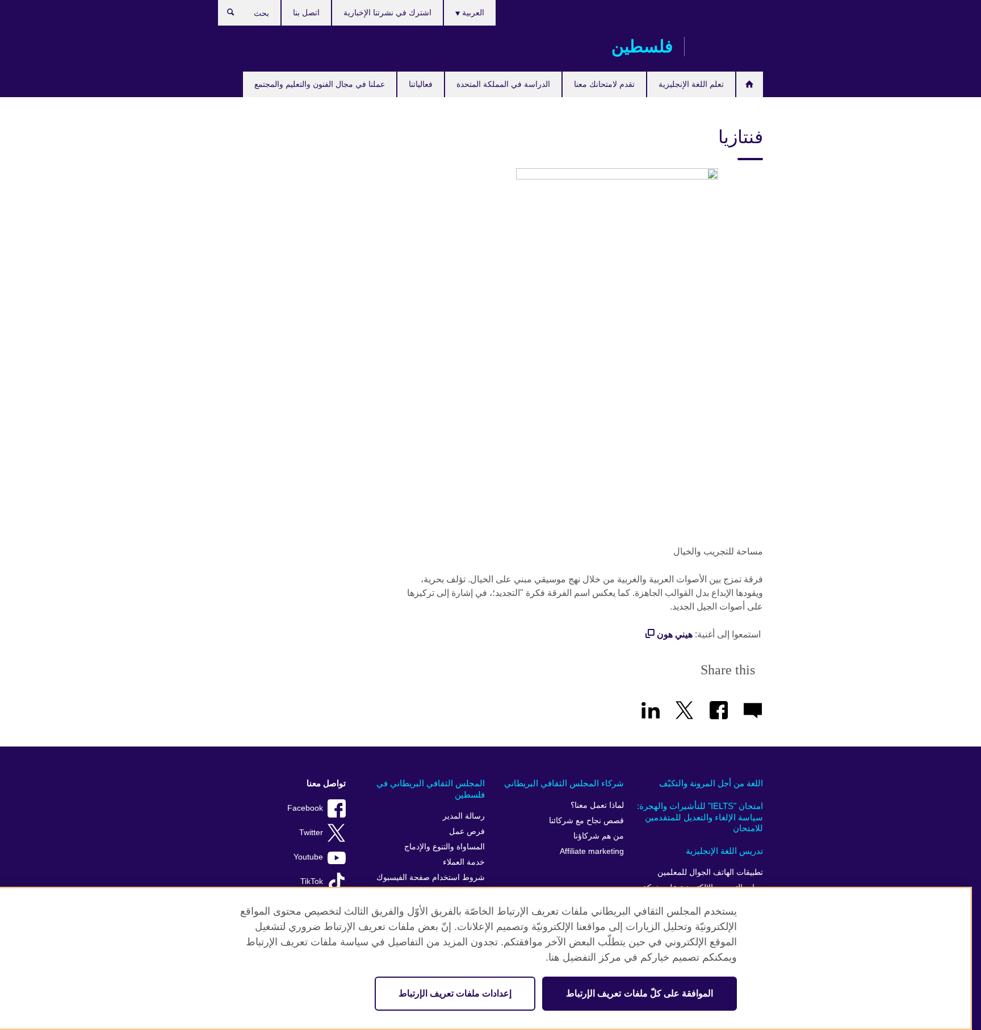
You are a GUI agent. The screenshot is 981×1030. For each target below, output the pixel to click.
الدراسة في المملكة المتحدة (503, 84)
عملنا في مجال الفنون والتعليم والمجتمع (319, 84)
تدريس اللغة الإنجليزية (724, 851)
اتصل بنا (306, 12)
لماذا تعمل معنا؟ (597, 805)
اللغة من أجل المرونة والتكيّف (711, 783)
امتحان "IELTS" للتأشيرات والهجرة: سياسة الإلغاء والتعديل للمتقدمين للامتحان (700, 817)
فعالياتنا (421, 84)
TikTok (311, 881)
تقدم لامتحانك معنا (604, 84)
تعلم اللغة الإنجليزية (691, 84)
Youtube (308, 857)
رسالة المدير (464, 816)
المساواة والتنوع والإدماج (444, 847)
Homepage (749, 84)
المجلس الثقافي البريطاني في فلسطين (430, 788)
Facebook (305, 808)
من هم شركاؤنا (598, 836)
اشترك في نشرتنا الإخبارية (387, 12)
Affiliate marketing (592, 851)
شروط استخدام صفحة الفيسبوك (430, 877)
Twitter (311, 832)
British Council (729, 46)
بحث (225, 14)
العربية (472, 12)
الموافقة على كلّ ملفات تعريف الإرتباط (639, 993)
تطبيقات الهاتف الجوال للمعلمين (710, 872)
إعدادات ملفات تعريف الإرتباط (455, 993)
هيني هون (675, 634)
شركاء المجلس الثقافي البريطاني (564, 783)
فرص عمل (467, 831)
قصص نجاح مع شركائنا (586, 820)
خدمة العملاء (464, 862)
